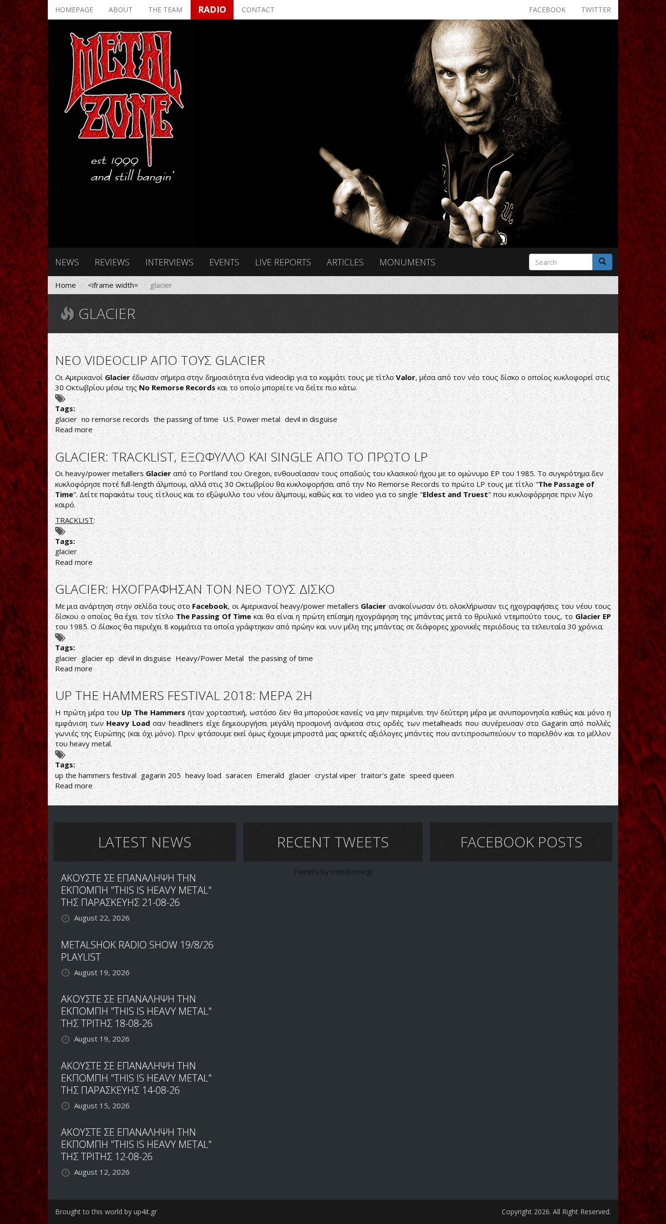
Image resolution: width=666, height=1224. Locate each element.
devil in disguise (311, 419)
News (67, 262)
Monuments (407, 262)
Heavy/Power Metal (210, 658)
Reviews (112, 262)
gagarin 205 (161, 775)
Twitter (596, 9)
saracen (239, 775)
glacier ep (97, 658)
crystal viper (335, 775)
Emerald (270, 775)
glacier (66, 419)
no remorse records (115, 419)
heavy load (203, 775)
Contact (258, 9)
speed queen (432, 775)
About (121, 9)
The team (165, 9)
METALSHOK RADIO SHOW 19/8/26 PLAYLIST (137, 950)
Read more (74, 429)
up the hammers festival (96, 775)
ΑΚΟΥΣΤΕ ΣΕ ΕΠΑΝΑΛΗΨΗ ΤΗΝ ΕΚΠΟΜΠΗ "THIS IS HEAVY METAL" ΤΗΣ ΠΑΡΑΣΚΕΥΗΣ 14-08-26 (136, 1078)
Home (65, 285)
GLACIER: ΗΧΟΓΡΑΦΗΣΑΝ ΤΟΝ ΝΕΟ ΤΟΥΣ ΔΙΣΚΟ (195, 589)
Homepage (74, 9)
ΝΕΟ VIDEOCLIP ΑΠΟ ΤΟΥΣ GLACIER (160, 360)
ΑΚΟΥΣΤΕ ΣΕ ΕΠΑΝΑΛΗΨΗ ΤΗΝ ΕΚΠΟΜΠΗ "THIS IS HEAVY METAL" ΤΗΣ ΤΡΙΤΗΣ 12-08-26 (136, 1144)
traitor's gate (383, 775)
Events (224, 262)
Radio (212, 9)
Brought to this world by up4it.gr (106, 1211)
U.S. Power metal (251, 419)
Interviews (169, 262)
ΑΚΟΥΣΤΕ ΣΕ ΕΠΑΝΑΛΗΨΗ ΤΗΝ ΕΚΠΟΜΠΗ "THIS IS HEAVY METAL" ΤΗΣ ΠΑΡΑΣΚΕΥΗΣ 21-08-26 (136, 890)
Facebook (547, 9)
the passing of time (186, 419)
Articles (345, 262)
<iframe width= (113, 285)
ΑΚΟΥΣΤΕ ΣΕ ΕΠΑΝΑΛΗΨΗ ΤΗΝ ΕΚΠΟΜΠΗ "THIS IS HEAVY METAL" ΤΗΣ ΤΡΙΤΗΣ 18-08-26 (136, 1011)
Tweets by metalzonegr (333, 871)
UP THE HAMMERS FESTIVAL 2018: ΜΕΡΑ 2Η (184, 695)
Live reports (283, 262)
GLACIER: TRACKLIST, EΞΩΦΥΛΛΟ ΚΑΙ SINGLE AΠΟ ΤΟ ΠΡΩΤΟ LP (241, 456)
